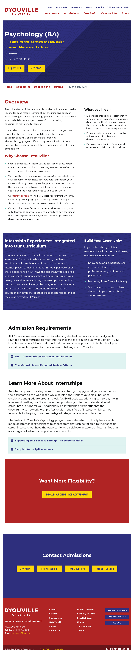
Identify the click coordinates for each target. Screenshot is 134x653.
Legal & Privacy (84, 618)
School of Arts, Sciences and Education (37, 41)
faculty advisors (21, 196)
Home (8, 86)
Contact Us (54, 630)
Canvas (52, 626)
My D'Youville (61, 7)
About (125, 13)
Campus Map (55, 618)
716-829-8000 (18, 627)
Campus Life (109, 13)
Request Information (117, 610)
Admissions (71, 13)
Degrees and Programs (48, 86)
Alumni (89, 7)
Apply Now (36, 68)
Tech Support (84, 626)
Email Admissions (77, 569)
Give (50, 7)
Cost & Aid (89, 13)
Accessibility (59, 649)
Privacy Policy (45, 649)
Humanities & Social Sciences (29, 47)
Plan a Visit (117, 623)
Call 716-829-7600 (105, 569)
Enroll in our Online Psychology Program (67, 494)
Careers (53, 614)
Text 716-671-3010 (49, 569)
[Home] (21, 11)
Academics (52, 13)
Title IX (80, 630)
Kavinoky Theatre (86, 614)
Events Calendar (85, 609)
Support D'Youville (117, 617)
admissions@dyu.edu (20, 633)
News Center (76, 7)
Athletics (100, 7)
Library (80, 622)
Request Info (14, 68)
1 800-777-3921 (22, 630)
